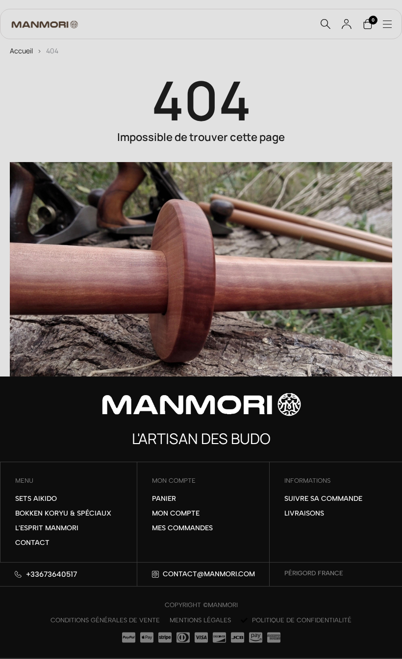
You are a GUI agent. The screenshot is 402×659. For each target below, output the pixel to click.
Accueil (21, 51)
